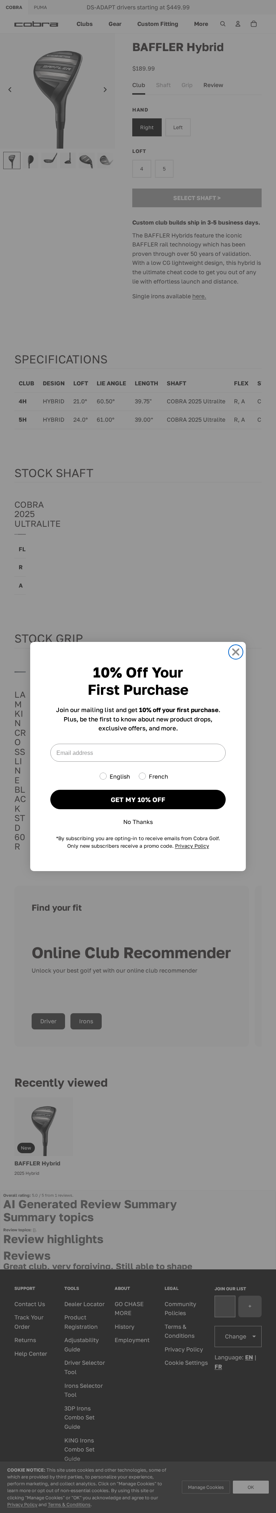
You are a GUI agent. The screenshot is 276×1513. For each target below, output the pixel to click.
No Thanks (138, 821)
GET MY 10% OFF (138, 799)
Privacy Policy (192, 846)
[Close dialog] (236, 652)
